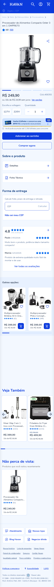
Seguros (26, 553)
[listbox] (12, 111)
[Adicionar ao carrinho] (21, 326)
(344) (41, 318)
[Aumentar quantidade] (42, 111)
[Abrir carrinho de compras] (48, 4)
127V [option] (7, 111)
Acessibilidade (33, 568)
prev (4, 414)
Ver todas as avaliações (27, 266)
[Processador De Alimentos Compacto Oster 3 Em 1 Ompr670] (14, 482)
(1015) (41, 429)
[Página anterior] (5, 4)
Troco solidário (25, 558)
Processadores (38, 17)
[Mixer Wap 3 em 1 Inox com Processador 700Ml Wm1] (14, 408)
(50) (14, 503)
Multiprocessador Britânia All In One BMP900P (12, 316)
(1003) (15, 429)
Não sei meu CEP (14, 215)
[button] (6, 90)
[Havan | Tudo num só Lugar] (16, 4)
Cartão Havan (37, 553)
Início (4, 17)
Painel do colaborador (12, 553)
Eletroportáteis (23, 17)
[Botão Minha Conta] (41, 4)
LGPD (46, 568)
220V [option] (17, 111)
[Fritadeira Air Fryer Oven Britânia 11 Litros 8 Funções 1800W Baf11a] (40, 408)
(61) (15, 318)
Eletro (12, 17)
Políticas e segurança (10, 568)
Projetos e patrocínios (42, 558)
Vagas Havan (39, 548)
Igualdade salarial (10, 558)
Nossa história (9, 548)
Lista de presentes (24, 548)
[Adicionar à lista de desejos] (48, 81)
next (50, 414)
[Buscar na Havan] (33, 4)
